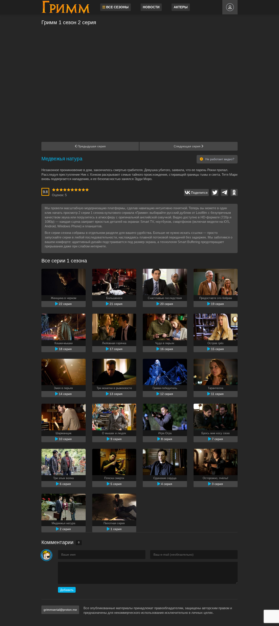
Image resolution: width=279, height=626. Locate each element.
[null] (196, 192)
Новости (151, 7)
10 (87, 190)
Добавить (66, 590)
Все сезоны (117, 7)
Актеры (181, 7)
